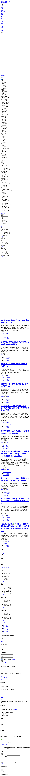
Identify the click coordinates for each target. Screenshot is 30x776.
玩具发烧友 (6, 156)
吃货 (5, 83)
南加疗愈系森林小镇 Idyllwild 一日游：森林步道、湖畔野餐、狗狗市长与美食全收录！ (15, 408)
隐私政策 (5, 629)
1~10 (5, 239)
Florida (5, 176)
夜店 (4, 116)
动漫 (4, 137)
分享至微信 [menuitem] (6, 337)
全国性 (5, 165)
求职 (4, 91)
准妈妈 (5, 130)
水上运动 (5, 114)
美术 (4, 111)
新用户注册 (3, 662)
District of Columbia (7, 190)
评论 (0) (2, 422)
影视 (4, 110)
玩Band (5, 139)
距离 (4, 567)
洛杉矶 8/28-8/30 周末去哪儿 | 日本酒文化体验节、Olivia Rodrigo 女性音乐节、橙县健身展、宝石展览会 (15, 453)
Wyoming (5, 179)
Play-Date (6, 97)
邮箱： (2, 753)
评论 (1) (2, 333)
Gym (4, 144)
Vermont (5, 209)
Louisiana (5, 193)
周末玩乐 (6, 82)
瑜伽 (4, 140)
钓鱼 (4, 125)
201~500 (5, 245)
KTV (4, 154)
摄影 (4, 96)
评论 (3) (2, 489)
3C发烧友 (5, 145)
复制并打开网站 (4, 774)
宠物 (4, 128)
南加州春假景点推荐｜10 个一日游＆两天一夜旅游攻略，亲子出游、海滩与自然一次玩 (15, 501)
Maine (4, 192)
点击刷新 (13, 673)
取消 (4, 622)
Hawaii (5, 172)
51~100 (5, 242)
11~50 (5, 241)
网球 (4, 159)
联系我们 (5, 626)
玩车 (4, 117)
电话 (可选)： (4, 754)
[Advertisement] (15, 272)
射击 (4, 134)
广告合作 (5, 628)
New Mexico (6, 188)
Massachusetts (6, 183)
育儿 (4, 113)
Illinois (5, 174)
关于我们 (5, 625)
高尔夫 (4, 157)
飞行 (4, 133)
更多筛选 (3, 76)
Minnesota (5, 200)
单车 (4, 131)
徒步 (4, 100)
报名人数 (7, 567)
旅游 (4, 85)
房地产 (5, 102)
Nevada (5, 171)
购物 (4, 86)
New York (6, 169)
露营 (4, 119)
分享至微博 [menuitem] (6, 338)
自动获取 (15, 709)
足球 (4, 151)
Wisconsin (5, 210)
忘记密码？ (13, 659)
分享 (8, 333)
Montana (5, 202)
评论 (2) (2, 541)
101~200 (5, 243)
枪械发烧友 (6, 147)
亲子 (4, 90)
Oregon (4, 178)
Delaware (5, 212)
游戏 (4, 127)
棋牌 (4, 160)
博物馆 (5, 103)
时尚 (4, 99)
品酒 (4, 88)
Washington (6, 168)
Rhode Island (6, 206)
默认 (2, 567)
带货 (4, 94)
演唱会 (5, 106)
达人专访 (5, 148)
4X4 (4, 153)
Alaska (4, 182)
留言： (2, 762)
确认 (2, 622)
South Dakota (6, 207)
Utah (4, 181)
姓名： (2, 751)
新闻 (4, 105)
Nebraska (5, 195)
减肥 (4, 123)
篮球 (4, 150)
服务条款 (5, 631)
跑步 (4, 120)
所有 (3, 79)
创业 (4, 93)
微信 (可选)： (4, 756)
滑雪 (4, 122)
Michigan (5, 199)
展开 (2, 226)
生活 (5, 80)
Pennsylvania (6, 196)
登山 (4, 108)
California (6, 167)
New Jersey (5, 203)
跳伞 (4, 136)
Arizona (5, 175)
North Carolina (6, 204)
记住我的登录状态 (6, 659)
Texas (4, 185)
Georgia (5, 197)
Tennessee (5, 189)
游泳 (4, 142)
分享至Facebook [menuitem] (7, 335)
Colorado (5, 186)
